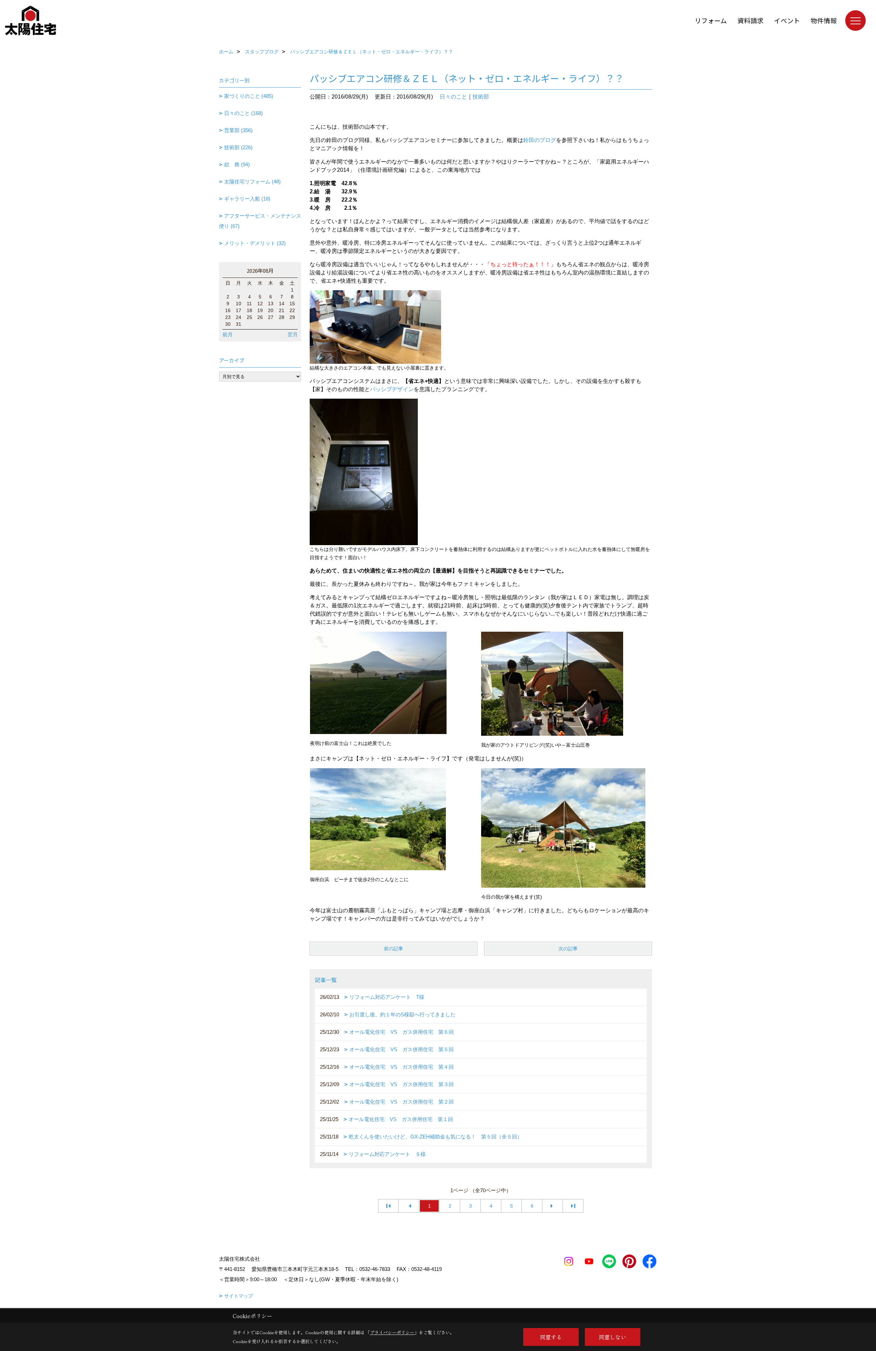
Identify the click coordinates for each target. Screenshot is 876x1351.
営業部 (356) (238, 130)
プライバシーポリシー (392, 1332)
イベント (787, 20)
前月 (227, 334)
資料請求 (750, 20)
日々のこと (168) (243, 113)
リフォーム (711, 20)
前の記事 (393, 948)
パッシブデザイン (392, 389)
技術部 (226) (238, 147)
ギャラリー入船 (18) (247, 199)
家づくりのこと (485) (248, 96)
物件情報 (824, 20)
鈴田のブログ (539, 140)
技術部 (481, 97)
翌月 (292, 334)
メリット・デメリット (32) (255, 243)
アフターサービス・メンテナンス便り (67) (260, 221)
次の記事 (568, 948)
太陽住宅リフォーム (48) (252, 181)
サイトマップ (238, 1296)
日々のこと (453, 97)
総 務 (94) (237, 164)
